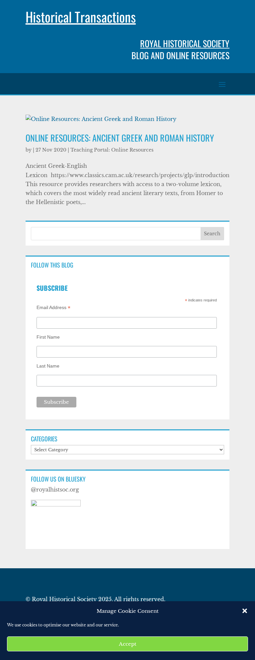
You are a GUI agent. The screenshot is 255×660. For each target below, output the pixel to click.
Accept (127, 644)
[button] (244, 610)
